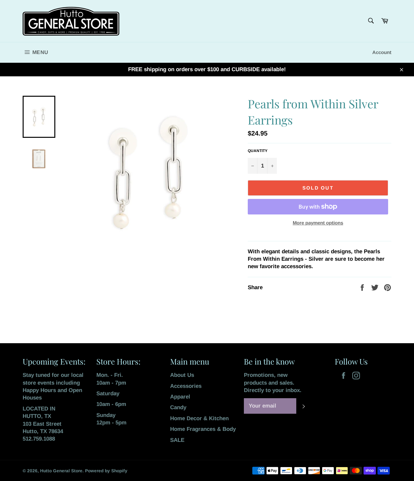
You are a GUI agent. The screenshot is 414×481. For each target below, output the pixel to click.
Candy (178, 407)
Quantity (257, 150)
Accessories (186, 386)
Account (381, 52)
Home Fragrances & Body (203, 429)
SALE (177, 440)
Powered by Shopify (106, 470)
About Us (182, 375)
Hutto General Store (61, 470)
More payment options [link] (318, 222)
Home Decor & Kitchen (199, 418)
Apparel (180, 397)
